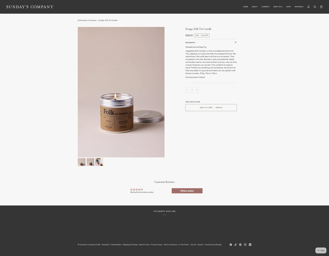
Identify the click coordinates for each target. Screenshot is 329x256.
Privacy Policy (156, 244)
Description (190, 42)
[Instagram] (245, 244)
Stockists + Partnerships (111, 244)
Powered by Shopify (213, 244)
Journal (193, 244)
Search (201, 244)
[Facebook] (231, 244)
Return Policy (144, 244)
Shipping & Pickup (130, 244)
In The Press (184, 244)
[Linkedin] (250, 244)
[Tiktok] (236, 244)
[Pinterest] (240, 244)
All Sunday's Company (87, 20)
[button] (288, 7)
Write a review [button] (187, 190)
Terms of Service (170, 244)
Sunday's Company (88, 244)
